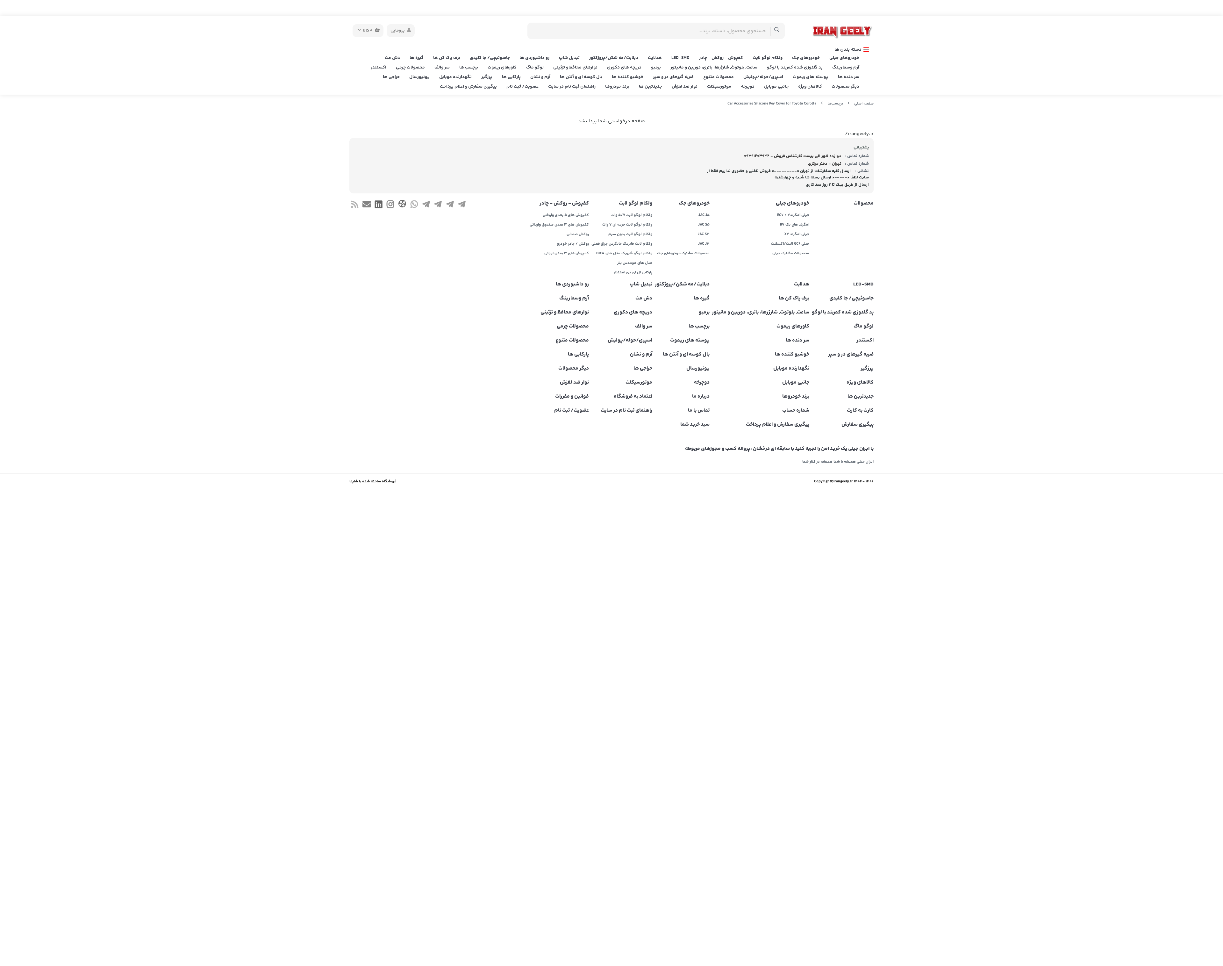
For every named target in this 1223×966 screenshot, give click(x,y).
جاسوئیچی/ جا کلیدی (490, 57)
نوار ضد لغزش (684, 86)
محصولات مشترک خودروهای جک (683, 253)
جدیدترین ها (650, 86)
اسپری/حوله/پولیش (763, 77)
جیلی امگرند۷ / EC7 (793, 215)
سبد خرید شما (695, 425)
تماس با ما (699, 411)
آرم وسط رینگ (845, 67)
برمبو (656, 67)
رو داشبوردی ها (534, 57)
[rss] (354, 205)
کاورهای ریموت (502, 67)
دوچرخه (748, 86)
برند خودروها (617, 86)
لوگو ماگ (535, 67)
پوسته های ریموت (810, 77)
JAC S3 (704, 234)
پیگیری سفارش (857, 425)
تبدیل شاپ (569, 57)
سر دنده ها (848, 77)
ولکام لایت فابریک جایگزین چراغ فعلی (621, 244)
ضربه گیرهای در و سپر (673, 77)
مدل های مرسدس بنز (634, 263)
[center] (776, 30)
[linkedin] (378, 205)
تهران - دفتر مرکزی (824, 164)
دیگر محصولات (845, 86)
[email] (366, 205)
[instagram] (390, 205)
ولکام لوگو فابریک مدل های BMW (624, 253)
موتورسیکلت (719, 86)
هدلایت (655, 57)
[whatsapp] (414, 205)
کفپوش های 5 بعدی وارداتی (566, 215)
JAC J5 (704, 215)
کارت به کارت (860, 411)
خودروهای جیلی (844, 57)
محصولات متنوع (718, 77)
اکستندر (378, 67)
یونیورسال (419, 77)
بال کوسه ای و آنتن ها (581, 77)
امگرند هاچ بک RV (794, 225)
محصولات (864, 203)
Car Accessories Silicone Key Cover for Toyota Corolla (771, 104)
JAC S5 (704, 225)
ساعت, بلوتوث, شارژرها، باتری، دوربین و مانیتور (713, 67)
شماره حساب (795, 411)
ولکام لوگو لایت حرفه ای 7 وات (627, 225)
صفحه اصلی (864, 104)
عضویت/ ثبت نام (522, 86)
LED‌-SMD (680, 57)
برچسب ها (468, 67)
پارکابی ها (511, 77)
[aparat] (402, 205)
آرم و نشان (540, 77)
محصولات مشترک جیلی (790, 253)
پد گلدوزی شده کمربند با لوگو (795, 67)
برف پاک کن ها (446, 57)
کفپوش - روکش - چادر (721, 57)
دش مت (392, 57)
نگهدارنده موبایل (455, 77)
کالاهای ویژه (810, 86)
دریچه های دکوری (624, 67)
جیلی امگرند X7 (796, 234)
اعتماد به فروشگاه (633, 396)
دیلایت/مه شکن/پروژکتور (613, 57)
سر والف (442, 67)
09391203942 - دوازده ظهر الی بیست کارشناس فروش (792, 156)
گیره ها (417, 57)
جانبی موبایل (776, 86)
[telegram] (461, 205)
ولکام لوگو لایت (768, 57)
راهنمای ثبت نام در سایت (572, 86)
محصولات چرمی (410, 67)
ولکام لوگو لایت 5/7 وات (631, 215)
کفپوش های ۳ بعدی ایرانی (566, 253)
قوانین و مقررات (572, 396)
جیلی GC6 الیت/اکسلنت (790, 244)
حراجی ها (391, 77)
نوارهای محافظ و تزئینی (575, 67)
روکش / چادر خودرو (573, 244)
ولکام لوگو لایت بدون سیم (630, 234)
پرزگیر (486, 77)
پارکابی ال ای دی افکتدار (632, 272)
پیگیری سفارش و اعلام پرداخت (468, 86)
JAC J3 (704, 244)
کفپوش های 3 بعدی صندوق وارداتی (559, 225)
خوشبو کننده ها (627, 77)
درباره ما (701, 396)
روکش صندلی (578, 234)
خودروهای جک (806, 57)
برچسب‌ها (835, 104)
